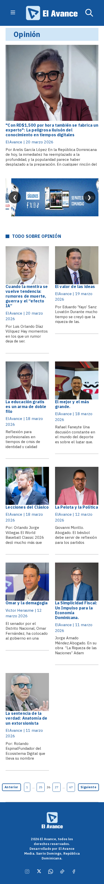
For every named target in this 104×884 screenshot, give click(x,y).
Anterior (11, 787)
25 (40, 787)
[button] (89, 13)
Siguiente (88, 787)
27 (56, 787)
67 (71, 787)
